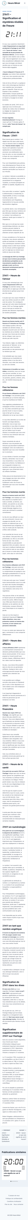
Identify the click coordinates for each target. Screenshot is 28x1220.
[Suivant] (23, 1168)
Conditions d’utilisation (14, 1201)
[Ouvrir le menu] (24, 3)
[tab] (10, 1181)
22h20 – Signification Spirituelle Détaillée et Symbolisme (6, 1136)
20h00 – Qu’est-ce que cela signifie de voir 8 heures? (21, 1135)
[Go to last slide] (4, 1168)
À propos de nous (14, 1195)
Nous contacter (18, 1204)
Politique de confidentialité (14, 1198)
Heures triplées (7, 11)
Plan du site (8, 1204)
